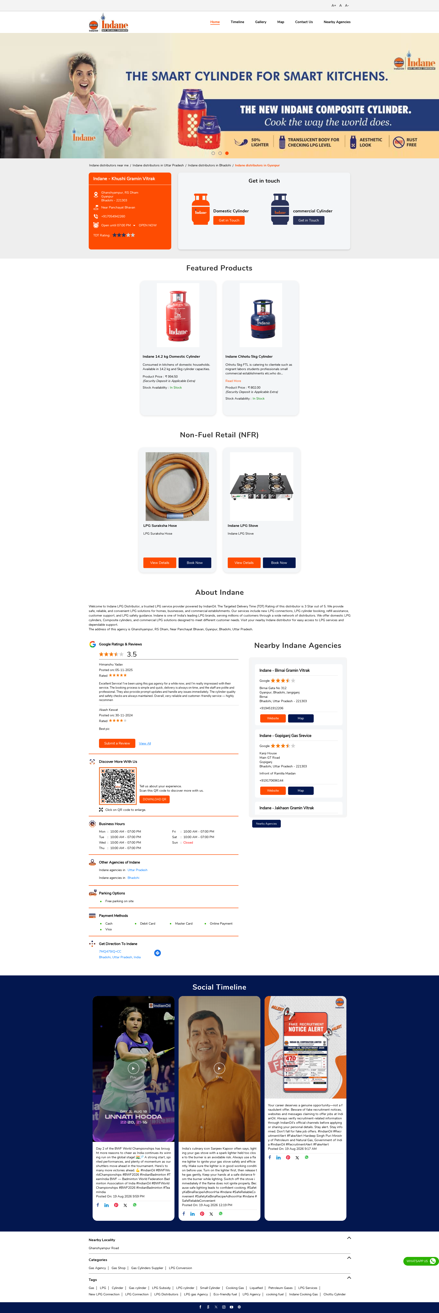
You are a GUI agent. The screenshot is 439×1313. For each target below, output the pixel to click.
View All (145, 743)
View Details (159, 562)
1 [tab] (212, 153)
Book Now (195, 562)
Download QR (154, 799)
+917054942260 (113, 216)
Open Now (148, 225)
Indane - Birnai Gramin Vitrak (285, 670)
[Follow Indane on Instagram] (223, 1307)
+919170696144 (271, 780)
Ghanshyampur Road (104, 1248)
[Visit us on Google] (207, 1307)
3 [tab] (226, 153)
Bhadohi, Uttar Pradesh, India (120, 957)
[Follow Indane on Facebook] (200, 1307)
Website (273, 718)
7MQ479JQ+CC (110, 951)
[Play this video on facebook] (133, 1071)
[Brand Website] (239, 1307)
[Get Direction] (157, 955)
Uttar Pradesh (137, 870)
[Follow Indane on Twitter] (215, 1307)
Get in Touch (229, 220)
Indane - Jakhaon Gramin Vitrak (287, 808)
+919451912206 (271, 708)
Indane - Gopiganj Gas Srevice (285, 735)
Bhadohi (133, 878)
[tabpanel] (219, 95)
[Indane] (108, 22)
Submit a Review (117, 743)
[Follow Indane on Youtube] (231, 1307)
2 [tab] (219, 153)
